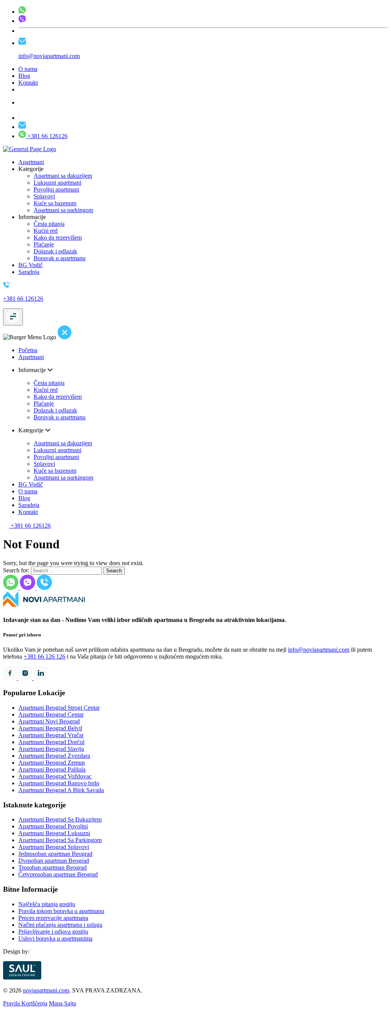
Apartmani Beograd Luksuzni (54, 833)
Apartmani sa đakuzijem (63, 175)
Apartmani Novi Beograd (49, 721)
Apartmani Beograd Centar (51, 714)
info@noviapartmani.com (318, 649)
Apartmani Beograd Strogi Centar (59, 707)
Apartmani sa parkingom (63, 210)
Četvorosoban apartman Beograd (58, 874)
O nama (27, 69)
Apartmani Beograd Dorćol (51, 742)
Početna (27, 350)
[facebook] (10, 678)
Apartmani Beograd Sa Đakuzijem (60, 819)
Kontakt (28, 82)
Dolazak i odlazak (55, 251)
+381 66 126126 (47, 136)
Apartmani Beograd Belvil (50, 728)
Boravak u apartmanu (60, 258)
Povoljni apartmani (56, 189)
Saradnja (28, 272)
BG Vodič (30, 265)
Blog (24, 75)
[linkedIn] (40, 678)
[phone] (22, 11)
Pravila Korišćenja (25, 1003)
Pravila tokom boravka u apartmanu (61, 911)
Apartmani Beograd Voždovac (55, 776)
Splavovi (44, 196)
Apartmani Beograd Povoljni (53, 826)
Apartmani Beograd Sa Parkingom (60, 840)
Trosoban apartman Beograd (52, 867)
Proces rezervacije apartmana (53, 918)
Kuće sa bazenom (55, 203)
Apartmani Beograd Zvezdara (54, 755)
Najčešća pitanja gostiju (46, 904)
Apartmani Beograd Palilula (52, 769)
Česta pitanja (49, 224)
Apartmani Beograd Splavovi (53, 847)
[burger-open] (13, 316)
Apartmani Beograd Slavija (51, 749)
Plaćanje (44, 244)
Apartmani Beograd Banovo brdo (58, 783)
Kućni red (46, 230)
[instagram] (26, 678)
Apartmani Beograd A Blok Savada (61, 790)
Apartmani (31, 162)
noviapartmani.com (46, 990)
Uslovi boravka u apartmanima (55, 938)
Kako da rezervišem (58, 237)
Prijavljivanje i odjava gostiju (53, 931)
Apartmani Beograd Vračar (51, 735)
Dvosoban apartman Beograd (53, 860)
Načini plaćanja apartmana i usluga (60, 924)
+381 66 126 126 (44, 656)
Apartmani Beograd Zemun (51, 762)
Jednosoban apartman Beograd (55, 854)
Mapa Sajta (62, 1003)
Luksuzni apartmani (57, 182)
